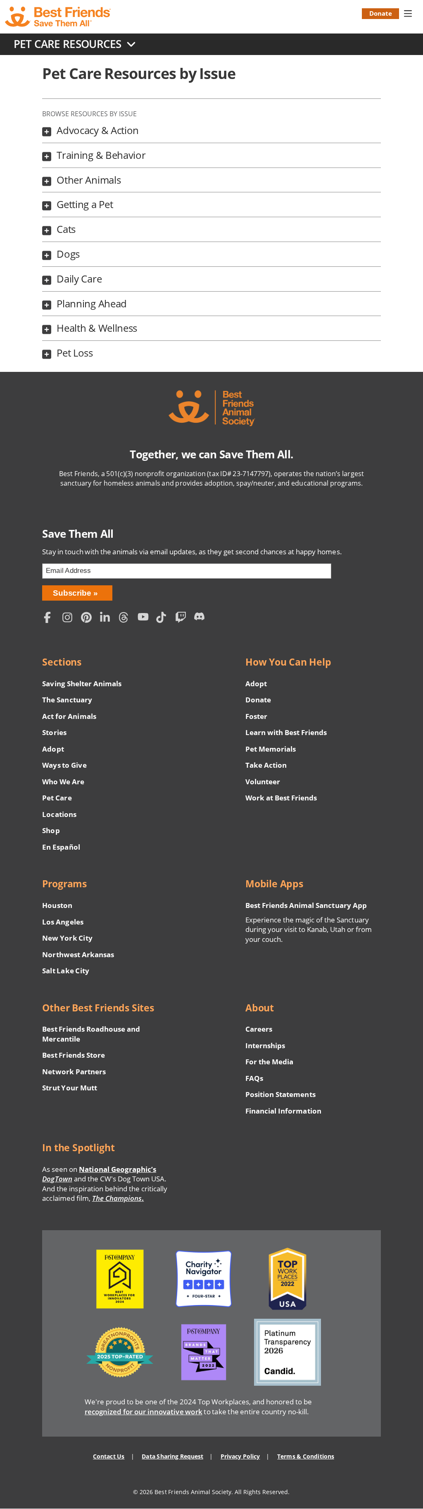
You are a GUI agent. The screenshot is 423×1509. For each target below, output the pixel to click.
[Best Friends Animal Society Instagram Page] (69, 618)
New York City (67, 938)
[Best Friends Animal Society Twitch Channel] (182, 618)
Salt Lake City (65, 970)
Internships (265, 1045)
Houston (57, 905)
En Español (61, 847)
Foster (256, 716)
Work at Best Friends (281, 797)
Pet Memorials (270, 749)
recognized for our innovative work (143, 1411)
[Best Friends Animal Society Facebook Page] (50, 618)
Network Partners (74, 1071)
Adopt (53, 749)
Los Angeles (62, 922)
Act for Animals (69, 716)
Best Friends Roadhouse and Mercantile (91, 1034)
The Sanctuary (67, 699)
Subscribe (72, 593)
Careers (258, 1029)
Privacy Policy (240, 1456)
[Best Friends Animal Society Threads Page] (126, 618)
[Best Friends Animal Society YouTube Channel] (145, 618)
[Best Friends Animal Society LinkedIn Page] (107, 618)
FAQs (254, 1078)
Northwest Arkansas (78, 954)
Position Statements (280, 1094)
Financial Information (283, 1111)
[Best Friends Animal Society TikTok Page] (163, 618)
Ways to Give (64, 765)
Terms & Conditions (305, 1456)
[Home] (58, 17)
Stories (54, 732)
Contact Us (108, 1456)
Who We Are (63, 781)
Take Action (266, 765)
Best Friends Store (73, 1055)
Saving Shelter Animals (81, 683)
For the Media (269, 1061)
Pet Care (56, 797)
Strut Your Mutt (69, 1087)
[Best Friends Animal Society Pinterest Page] (88, 618)
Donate (380, 13)
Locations (59, 814)
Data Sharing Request (172, 1456)
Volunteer (262, 781)
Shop (50, 830)
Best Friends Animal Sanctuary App (306, 905)
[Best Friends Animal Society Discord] (201, 618)
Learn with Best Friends (286, 732)
